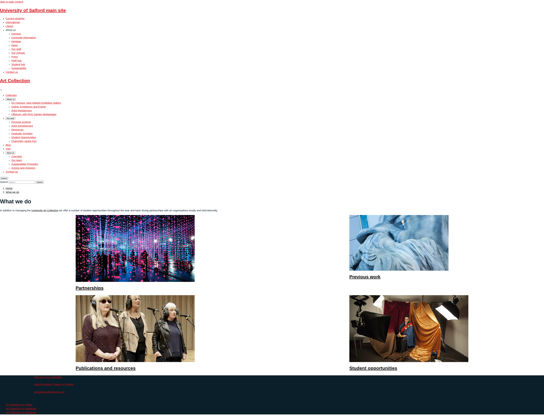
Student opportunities (373, 368)
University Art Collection (44, 210)
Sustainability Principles (24, 164)
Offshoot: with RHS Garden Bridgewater (34, 114)
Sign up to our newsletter (48, 377)
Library (9, 26)
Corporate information (23, 37)
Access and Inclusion (23, 168)
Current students (15, 18)
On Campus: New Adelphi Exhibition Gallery (36, 103)
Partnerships (90, 288)
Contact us (12, 72)
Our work (10, 118)
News (14, 45)
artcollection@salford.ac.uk (49, 392)
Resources (17, 129)
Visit (8, 148)
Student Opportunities (23, 137)
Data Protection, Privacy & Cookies (54, 384)
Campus (16, 33)
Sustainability (18, 68)
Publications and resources (106, 368)
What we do (12, 192)
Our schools (18, 53)
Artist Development (22, 126)
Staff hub (16, 60)
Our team (16, 160)
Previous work (365, 276)
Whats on (11, 99)
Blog (8, 145)
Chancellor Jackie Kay (24, 141)
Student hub (18, 64)
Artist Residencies (21, 110)
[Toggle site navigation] (1, 89)
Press (14, 56)
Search (4, 182)
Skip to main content (11, 1)
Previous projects (21, 122)
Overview (16, 156)
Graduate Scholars (22, 133)
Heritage (16, 41)
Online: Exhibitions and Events (28, 106)
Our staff (16, 49)
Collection (11, 95)
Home (9, 188)
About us (10, 153)
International (13, 22)
